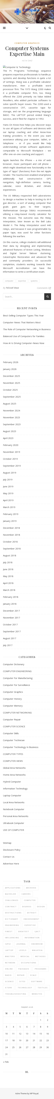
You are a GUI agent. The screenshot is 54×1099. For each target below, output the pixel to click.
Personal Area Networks (15, 816)
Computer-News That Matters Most (22, 322)
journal (21, 944)
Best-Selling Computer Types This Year (23, 315)
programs (40, 969)
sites (22, 981)
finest (9, 931)
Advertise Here (11, 863)
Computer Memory (13, 705)
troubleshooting (15, 994)
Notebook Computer (13, 809)
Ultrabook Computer (13, 823)
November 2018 (11, 534)
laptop (9, 950)
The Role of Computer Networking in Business (27, 329)
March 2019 (9, 507)
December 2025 (11, 375)
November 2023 (11, 417)
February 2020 (10, 444)
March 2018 (9, 589)
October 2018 (10, 541)
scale (33, 975)
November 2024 (11, 410)
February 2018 (10, 596)
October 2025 (10, 389)
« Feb (6, 1061)
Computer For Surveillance (16, 684)
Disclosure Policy (11, 849)
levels (23, 950)
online (9, 969)
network (10, 963)
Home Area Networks (14, 774)
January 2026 (9, 369)
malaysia (37, 950)
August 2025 (9, 403)
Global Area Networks (14, 767)
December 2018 (11, 527)
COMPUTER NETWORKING (17, 712)
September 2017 (12, 631)
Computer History (12, 698)
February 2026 (10, 362)
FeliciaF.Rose (12, 287)
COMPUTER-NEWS (13, 760)
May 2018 (8, 576)
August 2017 (9, 638)
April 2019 (8, 500)
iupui (8, 944)
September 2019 (12, 465)
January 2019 (9, 520)
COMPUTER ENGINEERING (17, 671)
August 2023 (9, 431)
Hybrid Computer (12, 781)
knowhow (37, 944)
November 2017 (11, 617)
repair (21, 975)
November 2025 (11, 382)
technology (25, 987)
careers (26, 894)
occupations (28, 963)
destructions (13, 913)
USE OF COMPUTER (13, 829)
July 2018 (7, 562)
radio (8, 975)
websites (37, 994)
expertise (22, 281)
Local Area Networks (13, 802)
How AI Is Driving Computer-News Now (23, 343)
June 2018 (8, 569)
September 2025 (12, 396)
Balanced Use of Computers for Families (23, 336)
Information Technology (15, 788)
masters (10, 956)
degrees (27, 906)
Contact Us (8, 856)
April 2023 (8, 438)
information (32, 937)
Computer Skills (11, 733)
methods (40, 956)
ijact (37, 931)
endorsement (31, 919)
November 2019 (11, 451)
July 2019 (7, 479)
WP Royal (34, 1093)
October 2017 (10, 624)
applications (13, 888)
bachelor (10, 894)
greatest (23, 931)
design (41, 906)
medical (25, 956)
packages (23, 969)
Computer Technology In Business (20, 747)
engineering (12, 925)
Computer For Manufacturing (18, 678)
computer (9, 281)
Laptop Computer (12, 795)
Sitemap (7, 842)
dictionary (11, 919)
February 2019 (10, 514)
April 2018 (8, 583)
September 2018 (12, 548)
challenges (11, 900)
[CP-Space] (27, 12)
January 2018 (9, 603)
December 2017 (11, 610)
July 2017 (7, 645)
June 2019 (8, 486)
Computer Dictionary (13, 664)
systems (34, 281)
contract (11, 906)
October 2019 (10, 458)
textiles (43, 987)
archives (31, 888)
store (8, 987)
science (9, 981)
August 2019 (9, 472)
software (36, 981)
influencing (12, 937)
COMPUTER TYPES (13, 753)
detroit (32, 913)
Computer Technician (14, 740)
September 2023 (12, 424)
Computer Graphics (27, 43)
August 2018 (9, 555)
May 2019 (8, 493)
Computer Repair (12, 719)
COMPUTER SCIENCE (14, 726)
